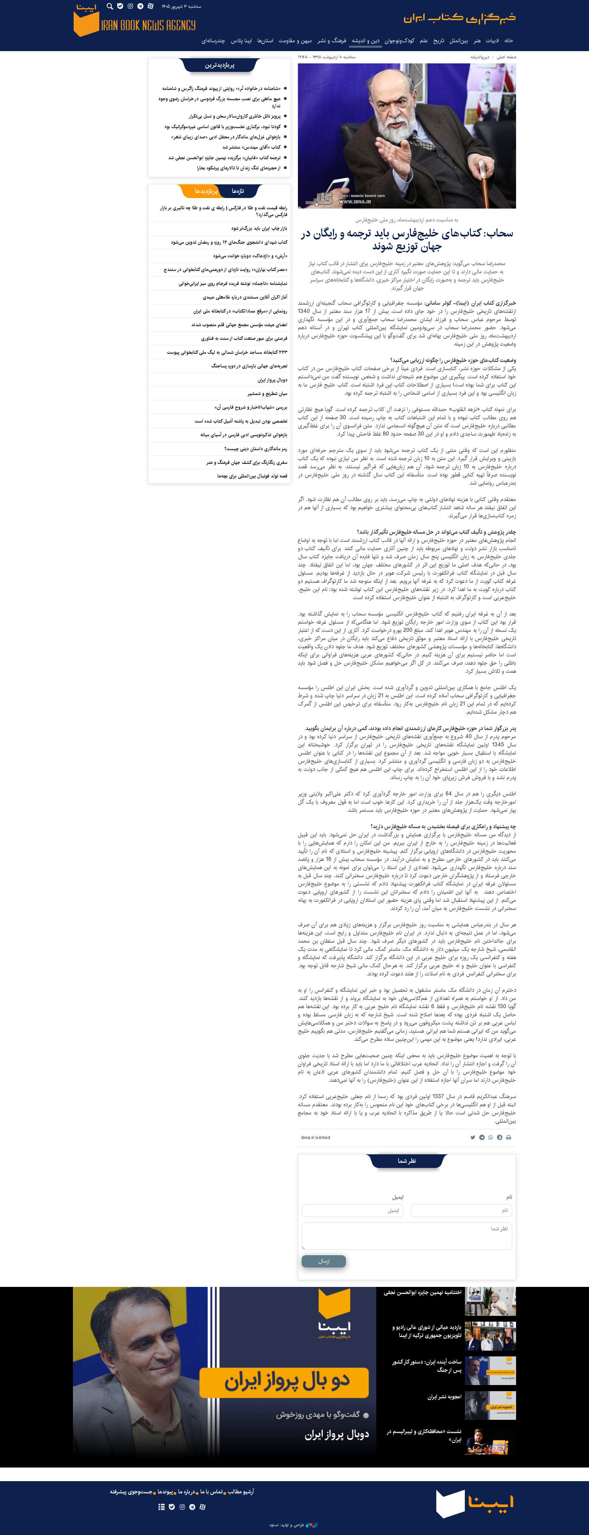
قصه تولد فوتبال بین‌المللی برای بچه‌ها (252, 476)
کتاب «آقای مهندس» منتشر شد (251, 147)
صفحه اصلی (506, 57)
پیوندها (165, 1492)
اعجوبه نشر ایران (444, 1396)
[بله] (171, 1507)
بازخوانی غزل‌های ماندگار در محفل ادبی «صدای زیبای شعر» (226, 137)
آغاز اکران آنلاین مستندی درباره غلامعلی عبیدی (245, 297)
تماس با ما (211, 1492)
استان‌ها (265, 40)
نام (509, 1197)
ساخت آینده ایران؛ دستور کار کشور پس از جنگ (427, 1366)
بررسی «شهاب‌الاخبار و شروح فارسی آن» (250, 407)
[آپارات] (202, 1507)
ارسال (324, 1261)
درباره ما (186, 1492)
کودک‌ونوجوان (399, 40)
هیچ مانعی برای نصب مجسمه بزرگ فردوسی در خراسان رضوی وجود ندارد (219, 102)
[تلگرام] (192, 1507)
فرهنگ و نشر (331, 40)
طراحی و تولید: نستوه (286, 1525)
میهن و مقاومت (295, 40)
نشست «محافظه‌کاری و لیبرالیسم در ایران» (424, 1435)
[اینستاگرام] (182, 1507)
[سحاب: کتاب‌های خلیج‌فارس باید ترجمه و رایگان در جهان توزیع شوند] (407, 136)
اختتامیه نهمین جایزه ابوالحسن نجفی (423, 1292)
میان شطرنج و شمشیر (267, 393)
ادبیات (492, 40)
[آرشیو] (161, 1507)
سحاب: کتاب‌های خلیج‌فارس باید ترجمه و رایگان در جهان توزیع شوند (407, 239)
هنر (477, 40)
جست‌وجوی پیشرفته (131, 1492)
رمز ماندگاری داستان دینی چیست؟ (255, 449)
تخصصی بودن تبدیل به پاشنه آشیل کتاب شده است (241, 421)
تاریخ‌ (438, 40)
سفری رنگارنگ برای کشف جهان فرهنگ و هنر (246, 462)
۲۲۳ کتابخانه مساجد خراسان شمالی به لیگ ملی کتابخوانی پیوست (227, 352)
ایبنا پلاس (241, 40)
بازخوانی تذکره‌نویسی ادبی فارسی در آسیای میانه (243, 435)
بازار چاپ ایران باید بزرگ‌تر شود (259, 228)
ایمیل (398, 1197)
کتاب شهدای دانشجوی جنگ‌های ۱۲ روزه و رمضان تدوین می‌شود (229, 242)
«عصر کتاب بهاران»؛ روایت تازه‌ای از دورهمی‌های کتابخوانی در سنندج (225, 269)
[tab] (238, 191)
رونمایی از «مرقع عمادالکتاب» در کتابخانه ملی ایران (240, 311)
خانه (508, 40)
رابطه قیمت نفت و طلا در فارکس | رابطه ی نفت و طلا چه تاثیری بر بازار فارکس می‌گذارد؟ (224, 211)
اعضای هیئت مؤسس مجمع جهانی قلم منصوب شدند (239, 325)
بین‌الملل (459, 40)
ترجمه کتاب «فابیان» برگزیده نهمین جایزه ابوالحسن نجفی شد (224, 158)
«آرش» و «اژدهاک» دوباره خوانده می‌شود (250, 256)
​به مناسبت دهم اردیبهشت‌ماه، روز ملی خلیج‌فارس (407, 220)
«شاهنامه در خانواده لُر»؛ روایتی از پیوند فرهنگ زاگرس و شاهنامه (221, 88)
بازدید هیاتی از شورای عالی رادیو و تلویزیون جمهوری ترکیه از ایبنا (427, 1331)
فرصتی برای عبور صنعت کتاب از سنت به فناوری (244, 338)
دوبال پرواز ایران (272, 380)
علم (424, 40)
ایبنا (460, 19)
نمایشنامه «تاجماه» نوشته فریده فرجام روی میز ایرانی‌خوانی (233, 283)
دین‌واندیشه (480, 57)
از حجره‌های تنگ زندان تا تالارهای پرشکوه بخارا (239, 168)
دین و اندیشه (365, 40)
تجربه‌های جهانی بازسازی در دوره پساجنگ (249, 366)
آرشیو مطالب (241, 1492)
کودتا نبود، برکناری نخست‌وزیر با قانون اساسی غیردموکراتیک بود (222, 127)
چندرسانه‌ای (213, 40)
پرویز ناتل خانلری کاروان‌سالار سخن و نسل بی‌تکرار (235, 116)
